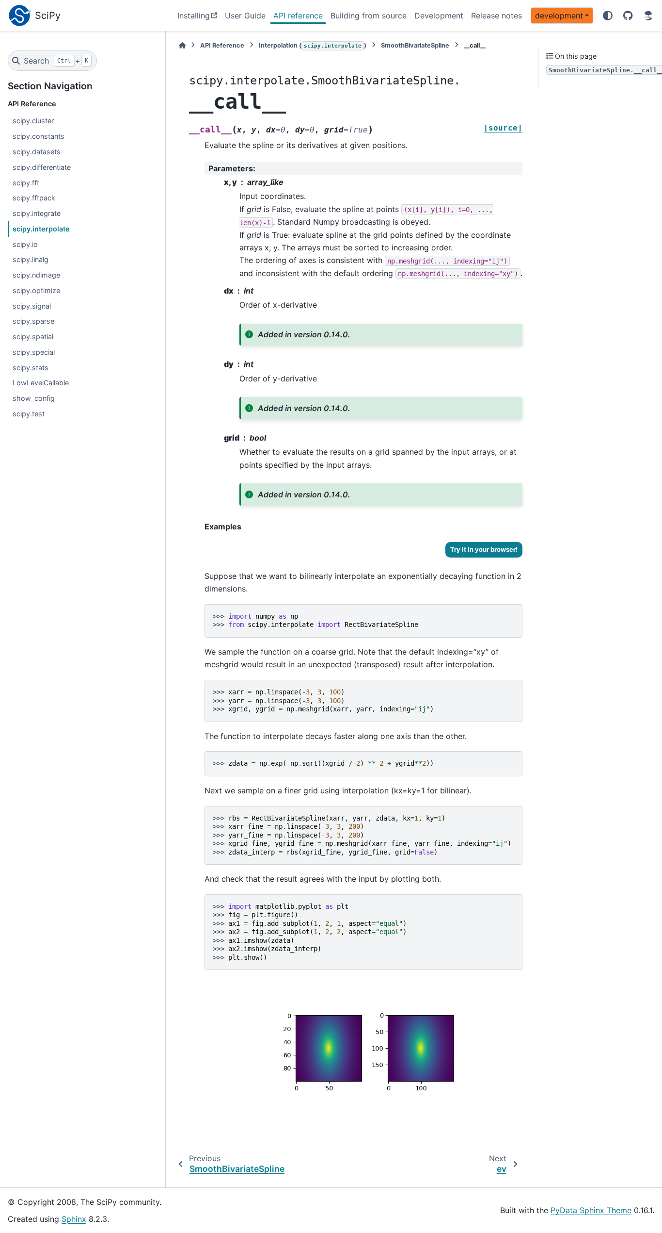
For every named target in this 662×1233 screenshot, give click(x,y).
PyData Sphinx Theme (591, 1210)
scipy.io (25, 244)
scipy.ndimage (36, 275)
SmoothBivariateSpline (415, 45)
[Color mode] (608, 15)
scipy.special (34, 352)
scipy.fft (26, 183)
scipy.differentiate (42, 167)
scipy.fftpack (34, 198)
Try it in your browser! (484, 549)
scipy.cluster (33, 120)
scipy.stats (30, 367)
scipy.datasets (37, 152)
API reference (298, 15)
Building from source (369, 15)
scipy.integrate (37, 213)
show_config (34, 398)
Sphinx (74, 1219)
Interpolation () (312, 45)
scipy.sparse (33, 321)
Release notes (496, 15)
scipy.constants (38, 136)
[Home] (182, 45)
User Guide (245, 15)
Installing (193, 15)
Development (438, 15)
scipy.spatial (33, 336)
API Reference (222, 45)
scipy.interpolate (41, 229)
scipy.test (29, 414)
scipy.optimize (36, 290)
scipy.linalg (30, 259)
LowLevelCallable (41, 382)
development (559, 15)
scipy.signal (32, 306)
